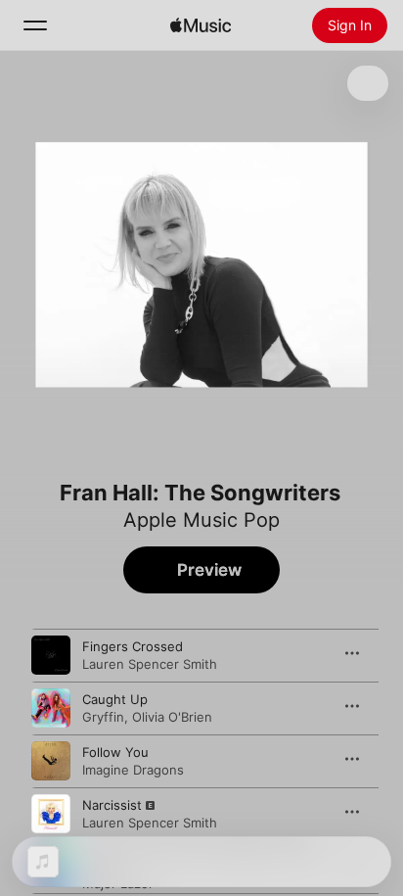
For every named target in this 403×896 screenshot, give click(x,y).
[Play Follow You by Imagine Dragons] (50, 760)
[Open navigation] (35, 25)
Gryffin (103, 717)
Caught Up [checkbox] (115, 699)
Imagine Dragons (133, 770)
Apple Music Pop (201, 520)
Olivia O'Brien (172, 717)
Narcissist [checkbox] (112, 805)
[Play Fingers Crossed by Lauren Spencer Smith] (50, 655)
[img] (200, 25)
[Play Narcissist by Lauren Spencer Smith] (50, 813)
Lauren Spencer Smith (149, 664)
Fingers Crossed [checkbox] (132, 646)
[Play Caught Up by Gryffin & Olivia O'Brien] (50, 708)
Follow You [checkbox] (115, 752)
